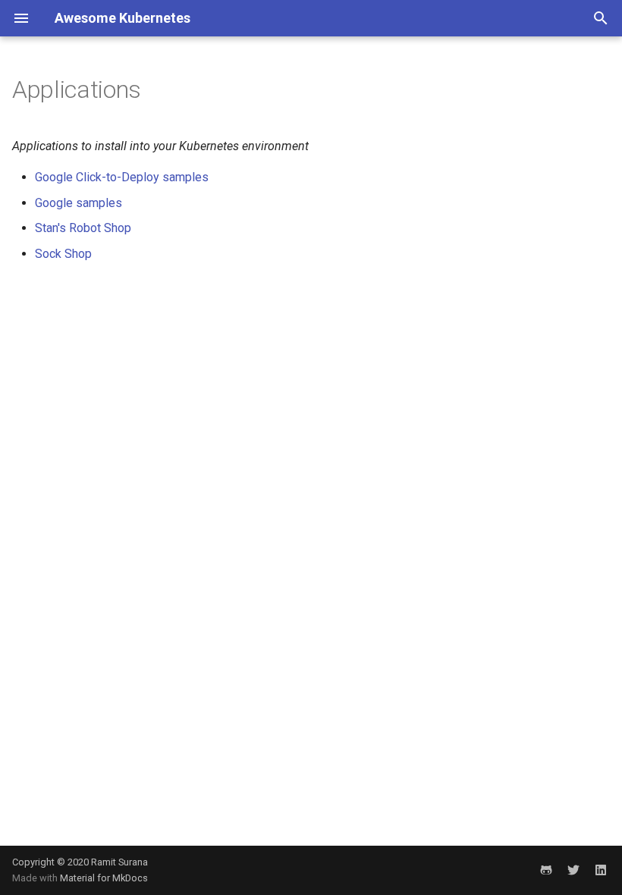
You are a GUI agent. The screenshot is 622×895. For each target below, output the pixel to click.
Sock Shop (63, 254)
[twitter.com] (573, 870)
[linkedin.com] (601, 870)
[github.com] (546, 870)
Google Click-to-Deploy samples (122, 177)
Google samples (78, 203)
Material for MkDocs (104, 878)
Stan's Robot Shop (83, 228)
